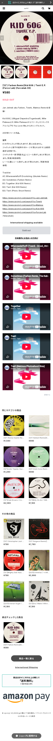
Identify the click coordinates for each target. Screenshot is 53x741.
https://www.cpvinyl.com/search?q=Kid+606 (23, 209)
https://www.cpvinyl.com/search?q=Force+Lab (24, 212)
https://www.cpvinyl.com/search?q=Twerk (22, 201)
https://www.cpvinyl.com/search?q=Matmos (23, 205)
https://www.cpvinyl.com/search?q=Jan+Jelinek (25, 198)
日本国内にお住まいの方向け (26, 238)
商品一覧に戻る (26, 658)
